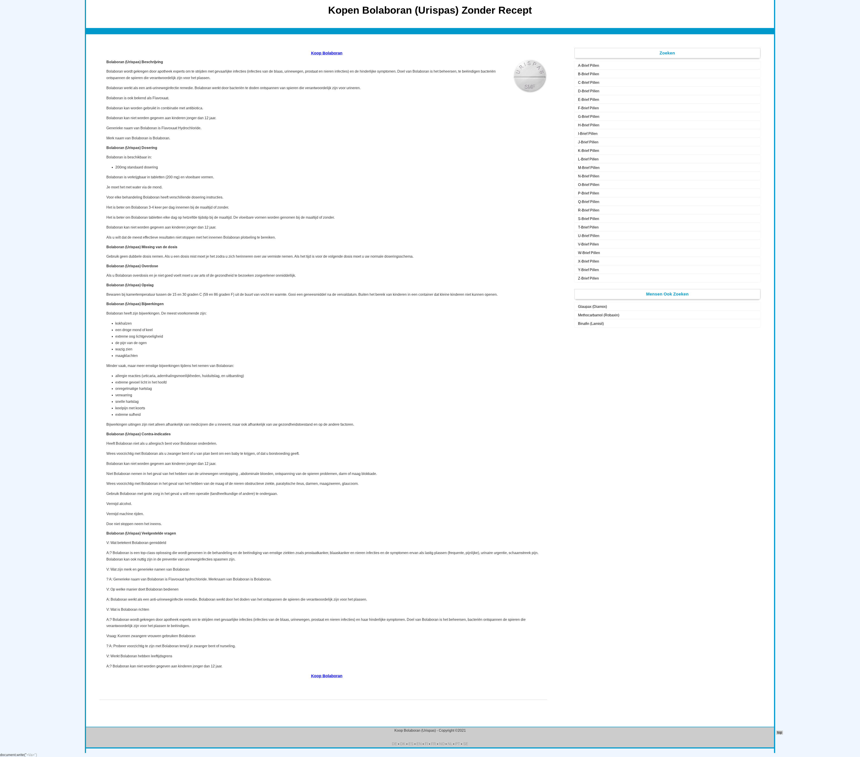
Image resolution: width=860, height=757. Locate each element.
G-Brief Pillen (588, 117)
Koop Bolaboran (326, 53)
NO (442, 744)
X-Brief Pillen (588, 261)
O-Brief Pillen (588, 185)
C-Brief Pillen (588, 82)
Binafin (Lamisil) (591, 324)
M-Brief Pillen (589, 168)
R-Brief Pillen (588, 210)
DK (402, 744)
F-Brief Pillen (588, 108)
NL (450, 744)
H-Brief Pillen (588, 125)
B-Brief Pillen (588, 74)
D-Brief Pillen (588, 91)
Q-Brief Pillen (588, 202)
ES (410, 744)
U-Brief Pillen (588, 236)
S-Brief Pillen (588, 219)
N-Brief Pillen (588, 176)
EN (419, 744)
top (779, 732)
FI (426, 744)
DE (394, 744)
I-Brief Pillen (588, 134)
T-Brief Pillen (588, 227)
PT (457, 744)
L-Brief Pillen (588, 159)
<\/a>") (32, 755)
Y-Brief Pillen (588, 270)
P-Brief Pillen (588, 193)
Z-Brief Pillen (588, 278)
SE (465, 744)
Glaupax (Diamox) (592, 306)
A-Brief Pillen (588, 65)
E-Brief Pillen (588, 99)
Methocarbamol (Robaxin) (598, 315)
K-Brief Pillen (588, 151)
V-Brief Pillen (588, 244)
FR (433, 744)
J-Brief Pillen (588, 142)
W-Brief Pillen (589, 253)
